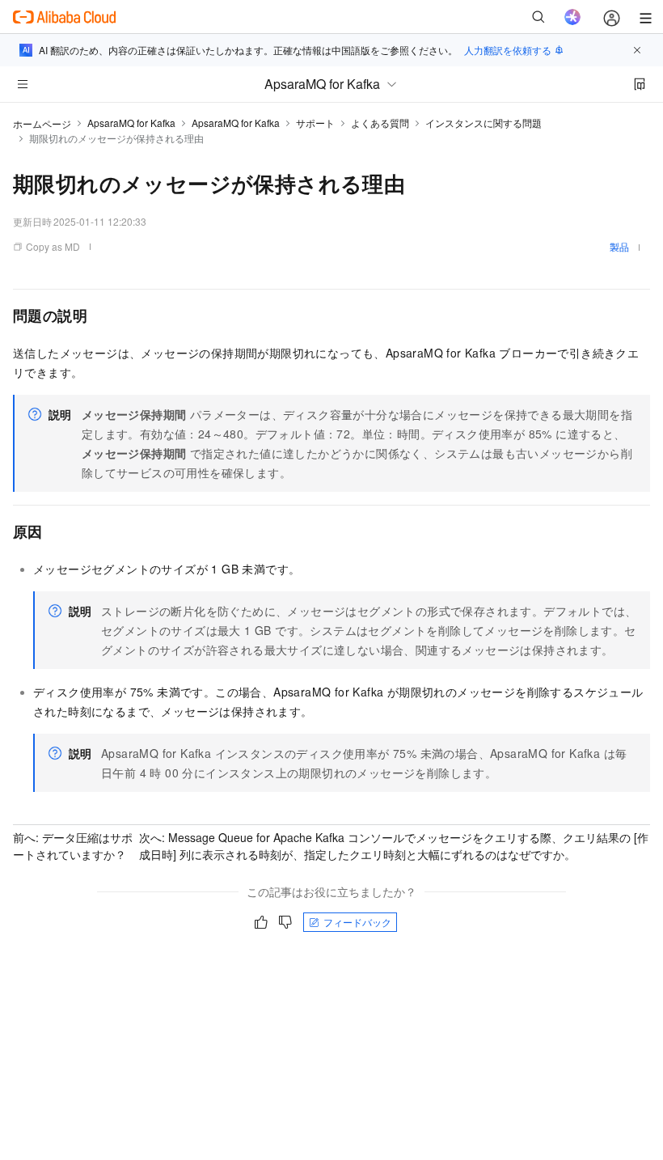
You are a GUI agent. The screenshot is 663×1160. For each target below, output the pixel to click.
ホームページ (42, 123)
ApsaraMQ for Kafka (131, 122)
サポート (315, 122)
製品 (619, 246)
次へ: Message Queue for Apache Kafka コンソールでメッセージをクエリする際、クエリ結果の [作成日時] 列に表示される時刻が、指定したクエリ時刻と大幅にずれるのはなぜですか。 (393, 845)
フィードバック (357, 922)
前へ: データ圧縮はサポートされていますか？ (73, 845)
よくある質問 (380, 122)
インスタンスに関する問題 (483, 122)
